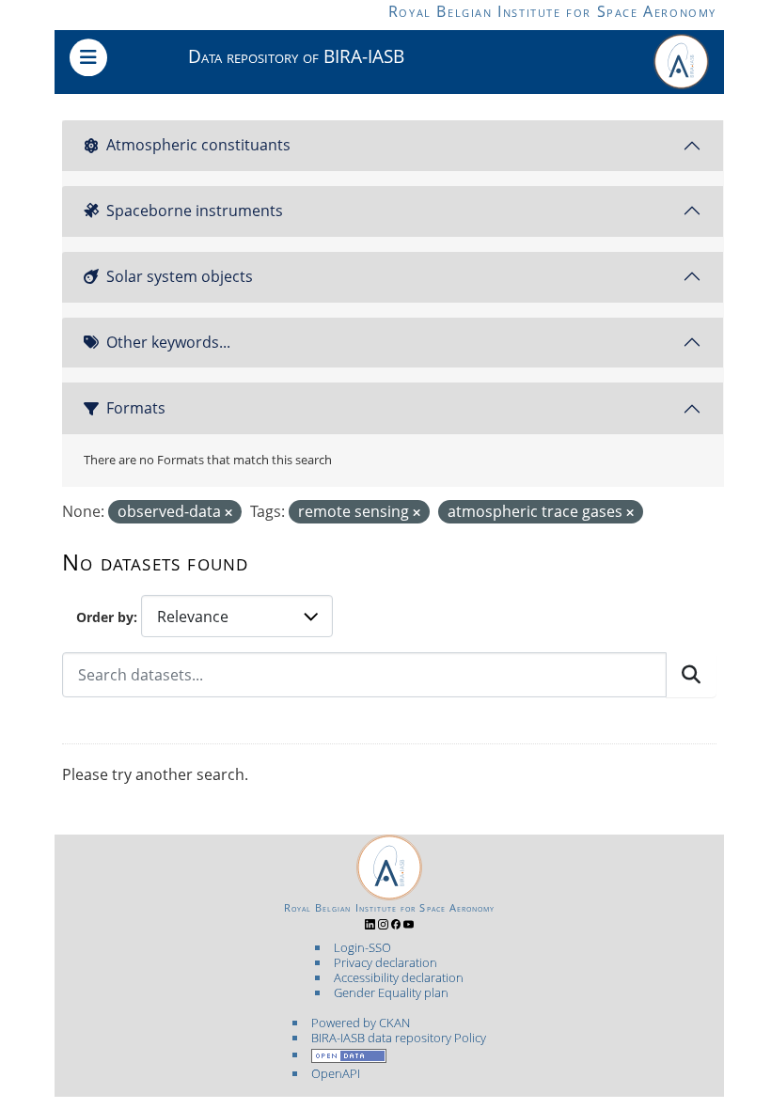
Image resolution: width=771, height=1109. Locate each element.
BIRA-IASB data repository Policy (398, 1037)
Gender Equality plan (391, 992)
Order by (105, 617)
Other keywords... (168, 342)
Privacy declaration (385, 962)
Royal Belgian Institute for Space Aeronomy (552, 11)
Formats (135, 408)
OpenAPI (335, 1073)
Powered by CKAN (360, 1022)
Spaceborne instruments (194, 210)
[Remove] (228, 513)
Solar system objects (179, 276)
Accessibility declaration (399, 977)
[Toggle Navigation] (88, 57)
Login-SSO (362, 947)
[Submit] (691, 674)
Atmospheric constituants (198, 144)
